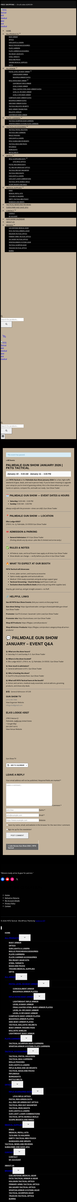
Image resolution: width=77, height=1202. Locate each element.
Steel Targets (14, 57)
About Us (10, 222)
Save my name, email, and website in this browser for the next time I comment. (39, 825)
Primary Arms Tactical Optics (20, 236)
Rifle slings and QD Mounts (19, 141)
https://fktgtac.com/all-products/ (34, 623)
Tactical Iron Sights (16, 173)
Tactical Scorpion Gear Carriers (21, 121)
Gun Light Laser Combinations (20, 179)
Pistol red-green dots (17, 164)
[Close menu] (1, 928)
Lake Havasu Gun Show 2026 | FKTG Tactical (22, 847)
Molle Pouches (14, 135)
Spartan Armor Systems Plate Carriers (23, 123)
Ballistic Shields (15, 112)
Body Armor (13, 37)
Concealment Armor (20, 74)
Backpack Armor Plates (21, 77)
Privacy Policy (10, 903)
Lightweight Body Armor (18, 115)
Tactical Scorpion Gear (17, 245)
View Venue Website (14, 729)
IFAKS (11, 190)
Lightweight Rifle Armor (22, 83)
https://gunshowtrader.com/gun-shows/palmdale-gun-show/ (44, 606)
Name (42, 810)
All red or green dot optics (19, 167)
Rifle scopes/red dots (20, 1092)
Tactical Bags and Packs (18, 144)
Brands (9, 1171)
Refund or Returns (12, 898)
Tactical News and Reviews (18, 205)
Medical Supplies (13, 1125)
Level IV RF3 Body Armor (22, 95)
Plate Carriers (14, 48)
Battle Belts (13, 152)
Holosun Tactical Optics (18, 234)
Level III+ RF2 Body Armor (22, 92)
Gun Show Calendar (15, 219)
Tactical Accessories (16, 1051)
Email (42, 815)
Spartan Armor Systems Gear (20, 242)
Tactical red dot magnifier (19, 170)
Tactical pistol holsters (18, 130)
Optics (11, 39)
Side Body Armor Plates (18, 103)
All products (12, 938)
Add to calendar (17, 765)
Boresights (13, 149)
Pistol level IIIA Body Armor (23, 984)
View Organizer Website (15, 702)
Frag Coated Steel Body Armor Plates (27, 89)
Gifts (11, 65)
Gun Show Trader (53, 488)
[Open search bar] (2, 316)
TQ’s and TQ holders (16, 196)
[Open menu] (3, 436)
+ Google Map (11, 724)
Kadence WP (40, 921)
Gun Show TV (11, 758)
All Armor (10, 977)
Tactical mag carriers (17, 132)
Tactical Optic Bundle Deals (19, 182)
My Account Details (12, 901)
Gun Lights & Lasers (16, 42)
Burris (11, 251)
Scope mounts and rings (18, 184)
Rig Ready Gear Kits (16, 54)
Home (8, 31)
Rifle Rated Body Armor (21, 997)
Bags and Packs (14, 59)
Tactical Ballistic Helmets (19, 106)
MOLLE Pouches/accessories (19, 45)
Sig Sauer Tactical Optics (18, 239)
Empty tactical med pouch (18, 199)
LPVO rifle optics (19, 161)
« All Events (10, 460)
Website (42, 820)
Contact (12, 213)
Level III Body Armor (20, 86)
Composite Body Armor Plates (20, 98)
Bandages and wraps (16, 202)
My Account (13, 216)
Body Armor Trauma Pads (18, 109)
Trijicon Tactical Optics (18, 248)
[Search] (6, 324)
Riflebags (12, 147)
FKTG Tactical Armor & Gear (19, 231)
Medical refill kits (16, 193)
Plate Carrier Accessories (19, 51)
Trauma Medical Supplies (18, 62)
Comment (56, 805)
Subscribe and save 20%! (17, 207)
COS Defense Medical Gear (19, 228)
